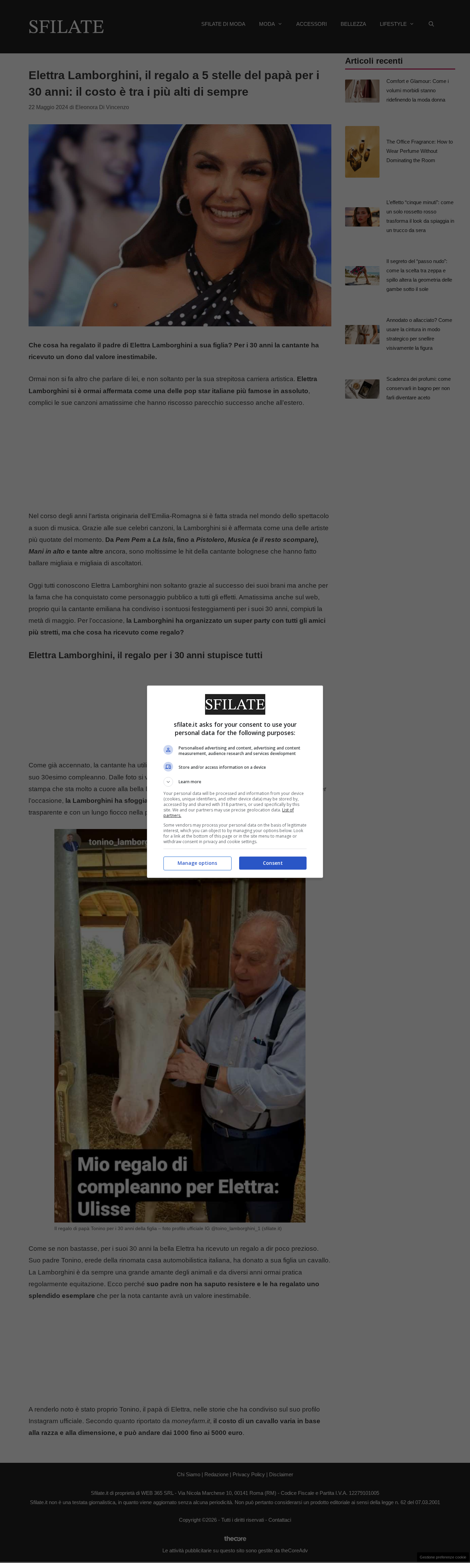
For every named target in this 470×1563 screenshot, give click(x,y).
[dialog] (235, 781)
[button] (235, 782)
